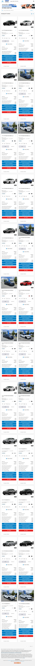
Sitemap (12, 660)
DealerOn (9, 660)
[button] (16, 22)
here (24, 657)
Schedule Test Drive (9, 59)
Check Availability (9, 57)
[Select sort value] (33, 13)
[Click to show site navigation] (33, 1)
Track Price (9, 44)
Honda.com (22, 661)
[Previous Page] (26, 646)
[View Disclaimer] (9, 38)
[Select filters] (31, 13)
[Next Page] (28, 646)
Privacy (14, 660)
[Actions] (15, 30)
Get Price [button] (9, 62)
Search (31, 10)
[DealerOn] (17, 659)
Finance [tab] (12, 41)
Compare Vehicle (6, 66)
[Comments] (15, 38)
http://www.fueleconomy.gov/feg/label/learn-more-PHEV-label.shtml (11, 652)
